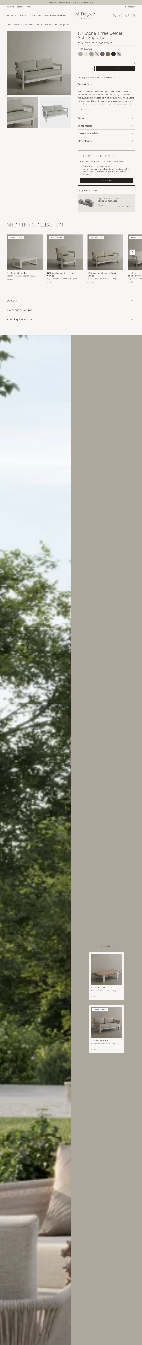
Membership (130, 7)
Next (132, 252)
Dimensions (85, 125)
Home (9, 25)
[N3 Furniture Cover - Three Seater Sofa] (86, 203)
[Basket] (133, 15)
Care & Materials (88, 133)
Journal (10, 7)
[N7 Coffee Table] (106, 969)
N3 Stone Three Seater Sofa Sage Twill (55, 25)
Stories (20, 7)
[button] (11, 15)
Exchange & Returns (19, 309)
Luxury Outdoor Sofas (31, 25)
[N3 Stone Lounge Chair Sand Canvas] (65, 252)
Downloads (85, 140)
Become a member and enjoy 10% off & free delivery (71, 2)
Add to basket (123, 207)
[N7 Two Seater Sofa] (106, 1022)
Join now (106, 180)
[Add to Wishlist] (134, 63)
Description (85, 84)
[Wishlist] (127, 15)
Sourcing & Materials (19, 319)
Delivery (12, 300)
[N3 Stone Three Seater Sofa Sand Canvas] (105, 252)
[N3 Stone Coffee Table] (25, 252)
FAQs (28, 7)
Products (17, 25)
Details (82, 118)
